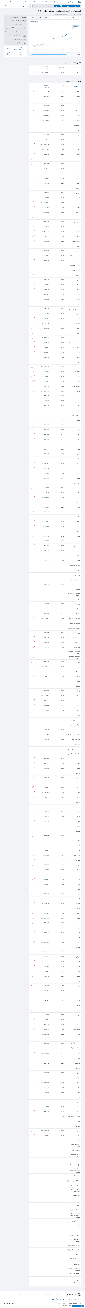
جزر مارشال (77, 604)
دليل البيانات (22, 6)
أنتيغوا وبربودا (76, 125)
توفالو (78, 531)
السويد (78, 299)
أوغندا (78, 149)
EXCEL (15, 49)
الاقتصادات (44, 1)
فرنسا (78, 870)
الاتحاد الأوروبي (76, 1195)
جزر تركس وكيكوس (75, 579)
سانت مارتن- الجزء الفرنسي (74, 749)
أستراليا (78, 106)
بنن (79, 444)
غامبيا (78, 816)
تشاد (79, 517)
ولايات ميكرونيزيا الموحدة (74, 1116)
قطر (79, 899)
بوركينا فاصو (77, 463)
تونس (78, 536)
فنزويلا (78, 874)
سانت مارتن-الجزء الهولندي (74, 754)
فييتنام (78, 889)
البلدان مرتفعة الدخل (75, 1264)
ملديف (78, 1039)
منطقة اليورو (77, 1255)
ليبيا (79, 981)
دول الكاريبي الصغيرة (75, 1235)
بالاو (79, 401)
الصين (78, 304)
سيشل (78, 787)
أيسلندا (78, 164)
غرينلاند (78, 831)
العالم (79, 1140)
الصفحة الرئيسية (53, 1)
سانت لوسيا (77, 744)
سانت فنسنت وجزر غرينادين (74, 734)
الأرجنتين (78, 212)
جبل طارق (77, 555)
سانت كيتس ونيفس (75, 739)
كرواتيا (78, 913)
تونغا (79, 541)
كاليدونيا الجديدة (76, 908)
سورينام (78, 773)
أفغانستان (78, 110)
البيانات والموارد (26, 1)
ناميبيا (78, 1087)
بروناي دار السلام (76, 415)
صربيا (78, 797)
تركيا (79, 507)
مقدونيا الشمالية (76, 1029)
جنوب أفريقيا (77, 666)
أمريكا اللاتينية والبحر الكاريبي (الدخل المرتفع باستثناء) (75, 1170)
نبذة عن (17, 1)
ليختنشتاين (77, 995)
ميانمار (78, 1082)
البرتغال (78, 236)
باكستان (78, 396)
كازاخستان (77, 903)
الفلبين (78, 318)
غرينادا (78, 826)
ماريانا (78, 1005)
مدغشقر (78, 1024)
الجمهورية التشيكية (75, 251)
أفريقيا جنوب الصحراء (75, 1150)
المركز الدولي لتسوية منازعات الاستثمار (73, 1299)
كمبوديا (78, 918)
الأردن (78, 217)
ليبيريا (78, 986)
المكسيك (78, 338)
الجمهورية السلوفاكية (75, 260)
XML (20, 49)
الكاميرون (78, 323)
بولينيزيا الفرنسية (76, 483)
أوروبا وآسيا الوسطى (75, 1185)
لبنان (79, 971)
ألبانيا (79, 115)
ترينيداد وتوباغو (76, 512)
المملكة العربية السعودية (74, 343)
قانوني (80, 1303)
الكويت (78, 328)
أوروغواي (78, 139)
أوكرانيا (78, 154)
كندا (79, 923)
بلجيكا (78, 420)
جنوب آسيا (77, 1230)
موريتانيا (78, 1058)
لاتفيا (79, 966)
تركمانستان (77, 502)
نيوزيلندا (78, 1111)
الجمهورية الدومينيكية (75, 255)
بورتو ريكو (77, 459)
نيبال (79, 1097)
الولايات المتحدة (76, 372)
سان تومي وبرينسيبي (75, 725)
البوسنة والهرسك (76, 241)
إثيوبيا (78, 168)
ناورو (79, 1092)
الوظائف (63, 1303)
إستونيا (78, 183)
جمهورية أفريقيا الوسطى (74, 613)
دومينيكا (78, 686)
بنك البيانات (17, 6)
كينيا (79, 961)
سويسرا (78, 778)
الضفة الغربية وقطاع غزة (74, 309)
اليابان (78, 376)
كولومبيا (78, 952)
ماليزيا (78, 1019)
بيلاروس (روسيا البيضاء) (74, 492)
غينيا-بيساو (77, 860)
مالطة (78, 1010)
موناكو (78, 1077)
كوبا (79, 928)
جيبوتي (78, 681)
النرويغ (78, 352)
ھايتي (78, 1121)
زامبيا (78, 705)
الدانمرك (78, 275)
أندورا (78, 130)
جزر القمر (78, 570)
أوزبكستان (77, 144)
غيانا (79, 845)
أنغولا (78, 135)
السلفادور (78, 72)
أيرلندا (78, 159)
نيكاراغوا (78, 1106)
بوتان (79, 449)
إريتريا (78, 173)
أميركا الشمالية (76, 1176)
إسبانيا (78, 178)
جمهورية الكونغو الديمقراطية (73, 637)
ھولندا (78, 1135)
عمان (79, 807)
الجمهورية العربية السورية (74, 265)
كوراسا (78, 937)
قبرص (78, 894)
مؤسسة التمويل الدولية (35, 1294)
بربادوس (78, 405)
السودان (78, 294)
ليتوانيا (78, 990)
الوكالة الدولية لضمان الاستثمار (23, 1294)
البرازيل (78, 231)
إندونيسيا (78, 202)
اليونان (78, 381)
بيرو (79, 488)
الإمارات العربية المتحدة (74, 222)
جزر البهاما (77, 560)
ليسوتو (78, 1000)
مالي (79, 1015)
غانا (79, 821)
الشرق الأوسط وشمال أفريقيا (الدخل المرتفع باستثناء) (75, 1215)
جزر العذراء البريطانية (75, 565)
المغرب (78, 333)
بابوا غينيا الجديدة (76, 386)
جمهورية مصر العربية (75, 662)
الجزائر (78, 246)
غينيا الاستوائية (76, 855)
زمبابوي (78, 710)
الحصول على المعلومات (73, 1303)
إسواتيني (78, 193)
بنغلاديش (78, 434)
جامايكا (78, 550)
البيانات (65, 1)
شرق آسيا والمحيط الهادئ (74, 1245)
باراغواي (78, 391)
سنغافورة (78, 768)
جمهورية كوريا (77, 647)
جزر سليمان (77, 584)
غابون (78, 812)
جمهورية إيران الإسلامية (74, 618)
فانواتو (78, 865)
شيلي (79, 792)
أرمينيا (78, 96)
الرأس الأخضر (77, 280)
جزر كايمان (77, 599)
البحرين (78, 226)
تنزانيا (78, 521)
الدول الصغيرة (76, 1205)
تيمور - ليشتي (77, 546)
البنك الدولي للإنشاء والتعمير (58, 1294)
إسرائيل (78, 188)
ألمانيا (78, 120)
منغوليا (78, 1053)
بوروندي (78, 468)
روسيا (78, 695)
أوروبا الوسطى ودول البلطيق (73, 1181)
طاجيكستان (77, 802)
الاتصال (59, 1303)
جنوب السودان (76, 671)
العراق (78, 313)
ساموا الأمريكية (76, 720)
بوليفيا (78, 478)
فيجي (78, 884)
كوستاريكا (77, 942)
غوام (79, 841)
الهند (79, 367)
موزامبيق (78, 1068)
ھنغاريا (78, 1131)
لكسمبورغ (78, 976)
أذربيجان (78, 91)
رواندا (78, 691)
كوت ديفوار (77, 932)
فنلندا (79, 879)
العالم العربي (77, 1225)
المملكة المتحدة (76, 347)
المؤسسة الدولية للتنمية (45, 1294)
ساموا (78, 715)
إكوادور (78, 198)
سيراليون (78, 783)
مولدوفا (78, 1073)
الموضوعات (35, 1)
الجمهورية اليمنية (76, 270)
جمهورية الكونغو (76, 633)
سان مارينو (77, 729)
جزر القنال (77, 575)
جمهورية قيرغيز (76, 642)
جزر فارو (78, 589)
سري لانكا (78, 758)
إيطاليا (78, 207)
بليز (79, 430)
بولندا (78, 473)
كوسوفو (78, 947)
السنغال (78, 289)
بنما (79, 439)
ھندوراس (78, 1126)
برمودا (78, 410)
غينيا (79, 850)
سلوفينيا (78, 763)
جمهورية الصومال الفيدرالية (74, 628)
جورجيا (78, 676)
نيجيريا (78, 1102)
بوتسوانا (78, 454)
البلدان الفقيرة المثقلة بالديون (73, 1200)
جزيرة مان (77, 608)
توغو (79, 526)
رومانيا (78, 700)
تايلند (79, 497)
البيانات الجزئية (11, 6)
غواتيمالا (78, 836)
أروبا (79, 101)
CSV (23, 49)
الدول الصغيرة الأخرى (75, 1209)
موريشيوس (77, 1063)
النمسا (78, 357)
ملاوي (78, 1034)
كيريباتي (78, 957)
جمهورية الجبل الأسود (75, 623)
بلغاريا (78, 425)
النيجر (78, 362)
